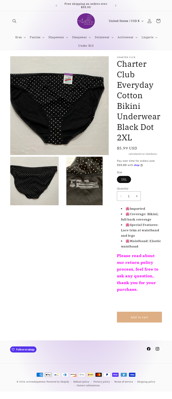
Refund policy (81, 381)
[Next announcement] (115, 5)
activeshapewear (36, 381)
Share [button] (125, 302)
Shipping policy (146, 381)
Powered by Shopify (58, 381)
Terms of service (123, 381)
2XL (124, 179)
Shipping (122, 153)
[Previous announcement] (56, 5)
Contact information (88, 385)
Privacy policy (102, 381)
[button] (14, 21)
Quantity (123, 188)
